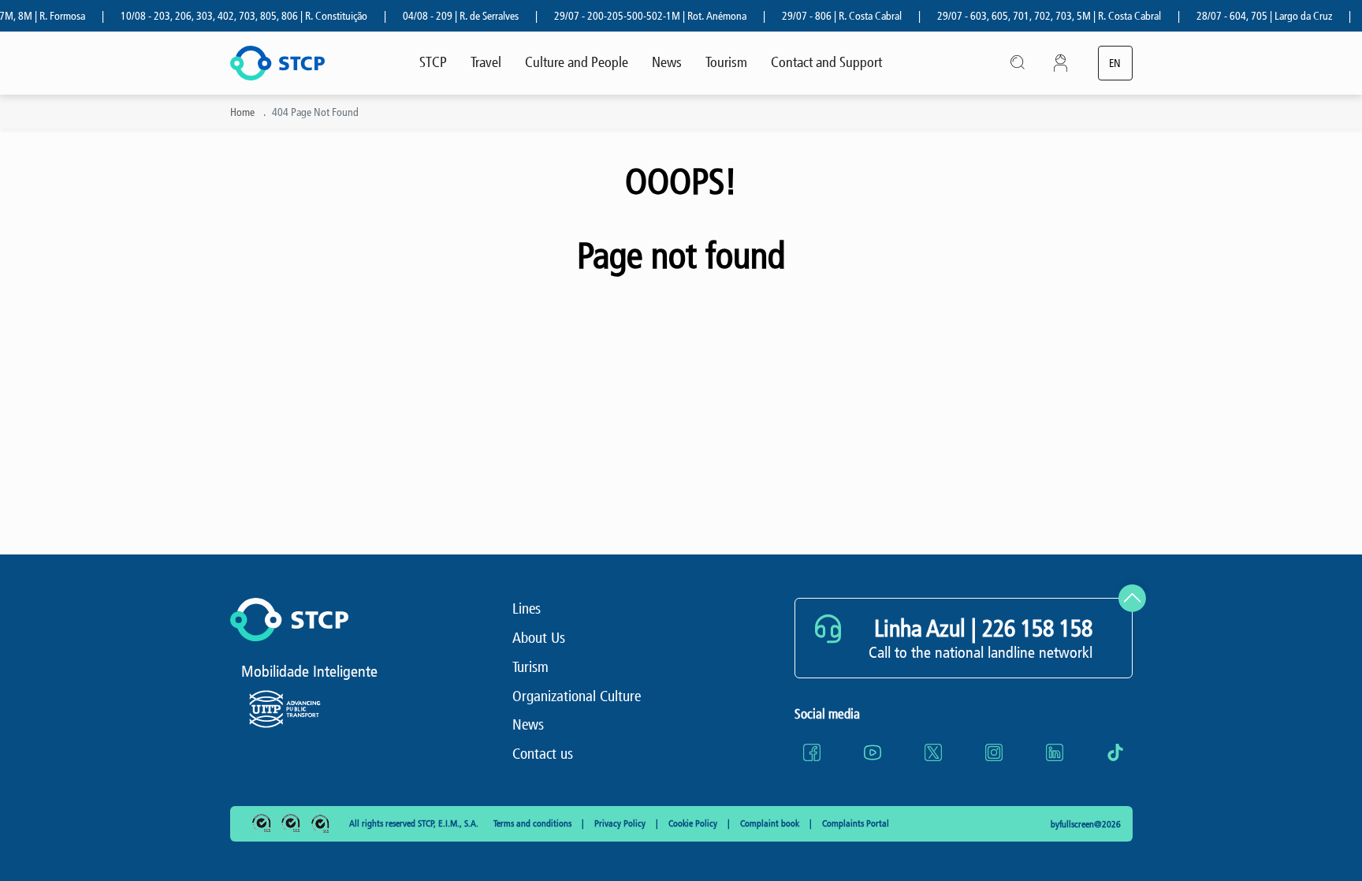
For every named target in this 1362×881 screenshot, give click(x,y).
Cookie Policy (694, 823)
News (667, 62)
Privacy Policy (621, 823)
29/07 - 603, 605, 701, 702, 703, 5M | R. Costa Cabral (1036, 16)
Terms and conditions (533, 823)
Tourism (726, 62)
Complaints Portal (855, 823)
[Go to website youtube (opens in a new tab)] (872, 752)
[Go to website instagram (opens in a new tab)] (994, 752)
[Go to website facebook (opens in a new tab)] (811, 752)
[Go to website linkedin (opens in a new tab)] (1054, 752)
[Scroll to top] (1132, 598)
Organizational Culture (576, 696)
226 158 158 (1037, 628)
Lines (526, 608)
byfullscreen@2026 (1086, 824)
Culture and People (576, 62)
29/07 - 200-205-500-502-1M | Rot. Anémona (637, 16)
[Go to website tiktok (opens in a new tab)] (1115, 752)
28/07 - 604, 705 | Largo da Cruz (1251, 16)
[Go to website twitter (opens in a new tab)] (933, 752)
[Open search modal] (1018, 63)
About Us (538, 638)
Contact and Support (826, 62)
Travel (486, 62)
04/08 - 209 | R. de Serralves (448, 16)
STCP (433, 62)
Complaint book (771, 823)
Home (242, 112)
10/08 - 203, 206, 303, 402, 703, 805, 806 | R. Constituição (231, 16)
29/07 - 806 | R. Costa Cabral (829, 16)
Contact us (542, 754)
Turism (530, 667)
